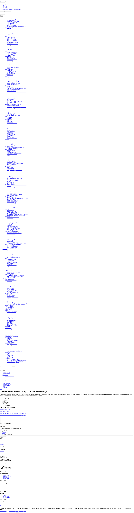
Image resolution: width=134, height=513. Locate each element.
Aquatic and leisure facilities (11, 312)
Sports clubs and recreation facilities (10, 311)
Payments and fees (8, 337)
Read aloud (3, 433)
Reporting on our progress (9, 69)
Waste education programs (11, 199)
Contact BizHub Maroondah (11, 223)
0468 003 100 (7, 453)
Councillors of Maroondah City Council (13, 22)
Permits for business (10, 220)
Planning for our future (6, 383)
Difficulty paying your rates (11, 90)
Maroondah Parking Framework (12, 123)
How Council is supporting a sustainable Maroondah (15, 275)
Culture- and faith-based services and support (14, 194)
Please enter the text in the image (6, 434)
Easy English (7, 358)
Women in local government (11, 25)
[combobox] (5, 11)
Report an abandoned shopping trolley (13, 350)
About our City (7, 319)
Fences (6, 116)
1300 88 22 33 (5, 452)
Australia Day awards (10, 245)
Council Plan (9, 62)
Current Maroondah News (11, 37)
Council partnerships (10, 54)
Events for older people (10, 168)
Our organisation (7, 45)
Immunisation (7, 209)
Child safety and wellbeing (11, 34)
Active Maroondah (8, 328)
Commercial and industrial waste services (13, 83)
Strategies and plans (10, 66)
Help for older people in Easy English (13, 359)
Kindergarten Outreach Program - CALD (13, 157)
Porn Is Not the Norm (10, 183)
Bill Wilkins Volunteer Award (11, 239)
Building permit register (10, 260)
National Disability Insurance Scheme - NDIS (14, 178)
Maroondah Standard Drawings (12, 265)
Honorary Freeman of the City (12, 247)
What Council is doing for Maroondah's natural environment (17, 303)
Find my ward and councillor (11, 19)
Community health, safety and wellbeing (11, 142)
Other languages (7, 352)
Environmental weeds (10, 114)
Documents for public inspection (12, 48)
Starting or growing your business (12, 226)
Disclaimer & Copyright (4, 511)
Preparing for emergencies (11, 131)
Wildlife (8, 103)
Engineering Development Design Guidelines (12, 266)
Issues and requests (8, 345)
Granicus (17, 512)
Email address (2, 426)
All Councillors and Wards (11, 20)
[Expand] (12, 27)
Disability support (10, 177)
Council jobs (9, 28)
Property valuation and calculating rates (13, 89)
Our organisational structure (9, 376)
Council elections (9, 24)
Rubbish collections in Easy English (13, 362)
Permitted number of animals (11, 98)
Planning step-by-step (10, 252)
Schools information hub (9, 196)
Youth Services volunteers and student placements (15, 163)
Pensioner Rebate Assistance (11, 91)
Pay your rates (9, 86)
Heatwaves (8, 136)
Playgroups (8, 155)
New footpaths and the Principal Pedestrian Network (15, 127)
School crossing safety (10, 158)
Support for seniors (10, 167)
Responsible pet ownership (11, 97)
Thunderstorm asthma (10, 137)
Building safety (9, 264)
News (6, 36)
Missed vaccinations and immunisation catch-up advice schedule (17, 214)
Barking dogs (9, 100)
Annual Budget (9, 64)
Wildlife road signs (10, 128)
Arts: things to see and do (11, 295)
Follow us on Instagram (6, 477)
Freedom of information (11, 49)
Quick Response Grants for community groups (14, 233)
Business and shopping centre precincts (13, 221)
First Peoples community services (12, 187)
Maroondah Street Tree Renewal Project (13, 115)
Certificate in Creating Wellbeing (12, 242)
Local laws (8, 46)
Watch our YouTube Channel (7, 476)
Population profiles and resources (12, 325)
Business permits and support (9, 224)
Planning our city (9, 255)
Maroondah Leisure (6, 496)
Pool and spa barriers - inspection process (13, 106)
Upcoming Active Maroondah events (13, 331)
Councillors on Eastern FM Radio (12, 44)
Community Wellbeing (10, 144)
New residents (7, 139)
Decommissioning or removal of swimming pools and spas (16, 107)
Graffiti (8, 347)
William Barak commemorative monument (14, 189)
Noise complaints (9, 346)
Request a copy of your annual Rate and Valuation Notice (16, 94)
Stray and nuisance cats (10, 99)
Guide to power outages (11, 134)
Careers (25, 511)
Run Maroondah (9, 283)
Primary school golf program (11, 202)
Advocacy (8, 68)
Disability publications (10, 182)
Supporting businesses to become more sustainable (15, 276)
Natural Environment (8, 301)
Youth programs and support (11, 162)
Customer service (5, 333)
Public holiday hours (8, 363)
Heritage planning (10, 256)
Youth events (9, 165)
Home (1, 367)
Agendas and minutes (10, 57)
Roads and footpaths (10, 267)
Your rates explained (10, 87)
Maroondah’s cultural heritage (12, 324)
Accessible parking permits (11, 175)
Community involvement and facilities (11, 237)
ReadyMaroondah (10, 132)
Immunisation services (10, 210)
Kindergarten (9, 151)
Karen (8, 354)
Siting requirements (10, 263)
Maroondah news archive (11, 38)
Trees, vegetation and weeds (9, 108)
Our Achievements (10, 72)
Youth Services (7, 160)
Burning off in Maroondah (11, 113)
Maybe (5, 420)
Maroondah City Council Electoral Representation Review (16, 26)
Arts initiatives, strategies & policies (12, 297)
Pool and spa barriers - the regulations (13, 105)
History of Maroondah (10, 321)
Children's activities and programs (12, 285)
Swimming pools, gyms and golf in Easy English (15, 361)
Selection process (9, 31)
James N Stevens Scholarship (11, 32)
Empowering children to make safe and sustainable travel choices (17, 198)
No (4, 421)
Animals (6, 95)
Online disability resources (11, 176)
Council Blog (9, 41)
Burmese (8, 353)
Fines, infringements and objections (12, 340)
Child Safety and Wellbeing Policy (12, 148)
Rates (5, 85)
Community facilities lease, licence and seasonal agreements (16, 243)
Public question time (10, 60)
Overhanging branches (10, 112)
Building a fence (9, 117)
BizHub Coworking (10, 218)
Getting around (7, 326)
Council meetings (7, 56)
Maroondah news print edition (12, 40)
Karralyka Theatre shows (11, 286)
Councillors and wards (8, 18)
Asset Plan (8, 65)
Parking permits (9, 121)
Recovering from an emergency (12, 138)
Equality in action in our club (11, 317)
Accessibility (5, 387)
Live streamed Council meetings (12, 59)
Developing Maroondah (9, 270)
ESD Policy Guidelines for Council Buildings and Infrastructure (13, 413)
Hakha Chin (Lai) (10, 357)
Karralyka (4, 495)
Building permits (9, 261)
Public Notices (9, 43)
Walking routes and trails (9, 306)
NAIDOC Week (9, 291)
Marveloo (8, 179)
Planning (6, 250)
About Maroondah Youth (11, 161)
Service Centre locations (9, 335)
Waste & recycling (8, 78)
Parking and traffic (8, 119)
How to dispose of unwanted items (12, 80)
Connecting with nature (10, 205)
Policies (8, 47)
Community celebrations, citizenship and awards (13, 244)
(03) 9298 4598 (11, 452)
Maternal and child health (11, 150)
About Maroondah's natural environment (13, 302)
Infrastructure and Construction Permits (13, 269)
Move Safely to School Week (11, 197)
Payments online (9, 338)
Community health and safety (11, 143)
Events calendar (9, 281)
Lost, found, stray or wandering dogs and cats (14, 101)
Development (5, 249)
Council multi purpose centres (9, 305)
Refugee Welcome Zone (11, 191)
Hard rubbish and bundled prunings (12, 79)
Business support (9, 225)
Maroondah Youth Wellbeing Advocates (13, 207)
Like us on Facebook (6, 475)
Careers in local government (11, 29)
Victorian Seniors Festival (11, 169)
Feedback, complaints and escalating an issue (14, 351)
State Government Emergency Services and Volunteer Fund (16, 92)
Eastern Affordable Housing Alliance (13, 67)
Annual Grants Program (11, 234)
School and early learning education (13, 84)
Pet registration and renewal (11, 96)
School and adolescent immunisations (13, 212)
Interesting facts (9, 322)
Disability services (8, 174)
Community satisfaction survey (12, 71)
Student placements (10, 35)
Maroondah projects (10, 271)
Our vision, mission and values (12, 52)
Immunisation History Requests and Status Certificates (16, 215)
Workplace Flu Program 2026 (11, 213)
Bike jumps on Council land (11, 315)
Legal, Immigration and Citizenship (12, 195)
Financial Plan (9, 63)
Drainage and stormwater (11, 268)
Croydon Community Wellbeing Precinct (13, 272)
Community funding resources (12, 236)
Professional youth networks (11, 164)
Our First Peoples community (9, 184)
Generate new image (4, 432)
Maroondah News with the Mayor (12, 42)
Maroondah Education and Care (12, 141)
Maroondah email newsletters (11, 39)
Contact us (6, 334)
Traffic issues (9, 124)
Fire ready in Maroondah (11, 133)
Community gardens (10, 241)
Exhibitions (8, 204)
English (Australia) (12, 9)
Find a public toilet (8, 327)
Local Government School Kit (12, 55)
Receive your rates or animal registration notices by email (16, 88)
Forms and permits (8, 343)
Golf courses (9, 313)
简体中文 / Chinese (10, 355)
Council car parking (10, 122)
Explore (4, 278)
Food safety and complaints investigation (13, 348)
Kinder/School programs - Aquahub (13, 200)
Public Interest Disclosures (11, 50)
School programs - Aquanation (12, 201)
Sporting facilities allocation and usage (13, 316)
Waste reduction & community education (13, 82)
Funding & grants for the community (11, 231)
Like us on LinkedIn (6, 478)
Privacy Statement (12, 511)
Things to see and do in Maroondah (10, 280)
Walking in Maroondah (8, 308)
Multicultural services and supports (10, 190)
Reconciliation (9, 186)
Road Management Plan (11, 126)
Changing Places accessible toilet (12, 180)
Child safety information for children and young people (16, 147)
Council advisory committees (11, 53)
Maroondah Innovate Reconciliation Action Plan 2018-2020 (16, 185)
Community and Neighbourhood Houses (13, 240)
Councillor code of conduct (11, 23)
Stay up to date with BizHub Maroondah (13, 222)
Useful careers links (10, 33)
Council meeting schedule (11, 58)
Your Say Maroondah (8, 74)
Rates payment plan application (12, 344)
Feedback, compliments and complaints (11, 336)
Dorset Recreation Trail (10, 307)
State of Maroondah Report (11, 73)
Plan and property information (12, 262)
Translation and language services (12, 192)
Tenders (6, 76)
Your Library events (10, 287)
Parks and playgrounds (8, 300)
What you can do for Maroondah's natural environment (16, 304)
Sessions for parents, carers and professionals (14, 153)
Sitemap (16, 511)
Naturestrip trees (9, 110)
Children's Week (9, 159)
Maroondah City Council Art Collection (13, 299)
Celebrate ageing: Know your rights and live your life (15, 173)
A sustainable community (11, 277)
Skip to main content (3, 0)
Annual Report (9, 70)
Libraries (6, 310)
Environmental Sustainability (9, 274)
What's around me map (8, 293)
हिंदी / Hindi (8, 356)
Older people (7, 166)
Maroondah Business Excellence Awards (13, 228)
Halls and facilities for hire (9, 318)
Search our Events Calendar (9, 279)
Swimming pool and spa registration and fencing (13, 104)
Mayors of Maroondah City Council (13, 21)
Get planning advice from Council (12, 253)
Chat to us (2, 451)
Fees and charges (9, 341)
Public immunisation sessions (11, 211)
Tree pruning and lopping (11, 111)
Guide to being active (10, 329)
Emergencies (7, 129)
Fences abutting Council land (11, 118)
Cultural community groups (11, 193)
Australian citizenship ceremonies (12, 246)
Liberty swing (9, 181)
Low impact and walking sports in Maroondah (14, 170)
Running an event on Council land (12, 292)
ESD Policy (5, 409)
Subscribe (2, 505)
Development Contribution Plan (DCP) (13, 257)
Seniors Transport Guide (11, 171)
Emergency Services (10, 130)
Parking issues (9, 120)
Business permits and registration (12, 227)
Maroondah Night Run (10, 289)
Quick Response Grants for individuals (13, 232)
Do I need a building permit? (11, 259)
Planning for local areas (10, 273)
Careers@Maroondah (8, 27)
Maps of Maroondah (10, 323)
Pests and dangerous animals (11, 102)
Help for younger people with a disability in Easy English (16, 360)
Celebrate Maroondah (10, 288)
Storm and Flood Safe (10, 135)
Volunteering (9, 238)
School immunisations (10, 206)
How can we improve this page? (5, 423)
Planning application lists (11, 254)
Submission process (10, 75)
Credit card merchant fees (11, 342)
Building (6, 258)
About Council (5, 367)
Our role (6, 51)
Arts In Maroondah (8, 294)
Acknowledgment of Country (11, 320)
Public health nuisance (10, 349)
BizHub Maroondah (8, 216)
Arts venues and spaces (10, 296)
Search (1, 366)
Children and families (8, 149)
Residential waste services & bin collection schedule (15, 81)
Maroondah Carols (10, 284)
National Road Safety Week (11, 145)
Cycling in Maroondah (10, 125)
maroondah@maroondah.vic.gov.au (6, 454)
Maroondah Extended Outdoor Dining (13, 229)
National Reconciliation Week (12, 290)
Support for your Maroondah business (13, 217)
